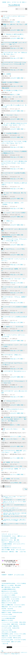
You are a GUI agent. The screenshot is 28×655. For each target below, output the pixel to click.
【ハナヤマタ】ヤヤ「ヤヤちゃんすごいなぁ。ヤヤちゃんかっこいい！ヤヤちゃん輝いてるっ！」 (14, 64)
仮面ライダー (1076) (16, 641)
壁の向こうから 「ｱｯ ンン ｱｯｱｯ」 (12, 97)
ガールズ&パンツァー (6, 545)
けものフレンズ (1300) (7, 637)
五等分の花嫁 (13, 538)
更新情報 (4, 2)
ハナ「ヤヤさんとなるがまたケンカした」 (14, 409)
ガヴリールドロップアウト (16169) (10, 593)
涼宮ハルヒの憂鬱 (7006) (7, 604)
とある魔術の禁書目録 (7, 543)
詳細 (18, 21)
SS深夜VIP (10, 574)
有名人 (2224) (22, 622)
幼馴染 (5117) (5, 606)
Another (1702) (15, 628)
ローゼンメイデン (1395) (20, 633)
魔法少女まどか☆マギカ (7, 540)
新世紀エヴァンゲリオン (14, 541)
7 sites (25, 466)
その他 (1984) (22, 624)
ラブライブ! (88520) (21, 583)
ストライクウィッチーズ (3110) (9, 616)
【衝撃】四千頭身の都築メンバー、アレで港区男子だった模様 (14, 499)
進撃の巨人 (11, 551)
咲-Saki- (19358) (15, 587)
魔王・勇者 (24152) (6, 587)
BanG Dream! (5, 551)
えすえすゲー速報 (15, 30)
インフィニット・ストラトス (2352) (10, 622)
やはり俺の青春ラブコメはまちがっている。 (12, 547)
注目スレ (9, 2)
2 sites (15, 236)
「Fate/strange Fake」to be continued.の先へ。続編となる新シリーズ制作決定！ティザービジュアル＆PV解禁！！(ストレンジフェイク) (14, 520)
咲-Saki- (13, 549)
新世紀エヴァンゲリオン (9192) (9, 602)
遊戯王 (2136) (14, 624)
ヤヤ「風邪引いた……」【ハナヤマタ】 (13, 326)
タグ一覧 (14, 2)
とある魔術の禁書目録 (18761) (9, 589)
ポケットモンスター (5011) (15, 606)
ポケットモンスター (20, 549)
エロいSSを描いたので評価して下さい (13, 90)
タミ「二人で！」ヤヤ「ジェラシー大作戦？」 (15, 212)
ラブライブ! (4, 534)
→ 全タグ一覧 (22, 551)
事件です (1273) (17, 637)
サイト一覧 (19, 2)
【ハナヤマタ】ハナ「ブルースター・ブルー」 (15, 278)
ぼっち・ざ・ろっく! (13, 534)
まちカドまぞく (5, 538)
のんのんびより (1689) (7, 630)
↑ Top (25, 489)
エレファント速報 (14, 458)
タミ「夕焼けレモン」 (8, 221)
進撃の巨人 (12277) (6, 600)
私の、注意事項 (7, 74)
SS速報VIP (4, 574)
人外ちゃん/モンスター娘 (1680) (9, 631)
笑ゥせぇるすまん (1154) (7, 639)
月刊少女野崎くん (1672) (7, 633)
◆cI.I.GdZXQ (5, 88)
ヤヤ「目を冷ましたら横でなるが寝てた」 (14, 34)
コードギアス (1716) (6, 628)
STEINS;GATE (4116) (17, 612)
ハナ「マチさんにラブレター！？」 (12, 401)
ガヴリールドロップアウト (19, 543)
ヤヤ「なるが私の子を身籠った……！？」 (14, 133)
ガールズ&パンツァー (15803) (8, 595)
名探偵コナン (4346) (6, 612)
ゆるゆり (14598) (5, 599)
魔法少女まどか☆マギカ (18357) (9, 591)
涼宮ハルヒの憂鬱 (6, 549)
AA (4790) (4, 608)
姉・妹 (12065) (15, 600)
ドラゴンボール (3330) (7, 614)
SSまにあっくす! (14, 48)
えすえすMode (14, 482)
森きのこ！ (13, 21)
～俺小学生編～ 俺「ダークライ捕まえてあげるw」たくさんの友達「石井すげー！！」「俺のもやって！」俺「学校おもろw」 (13, 419)
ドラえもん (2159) (6, 624)
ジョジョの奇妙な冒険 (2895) (8, 618)
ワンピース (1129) (6, 641)
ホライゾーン (13, 436)
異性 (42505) (18, 585)
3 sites (22, 424)
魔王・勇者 (16, 540)
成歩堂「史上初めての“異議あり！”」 (12, 82)
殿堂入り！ (24, 2)
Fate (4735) (10, 608)
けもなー (14, 536)
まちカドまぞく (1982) (7, 626)
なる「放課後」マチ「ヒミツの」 (11, 462)
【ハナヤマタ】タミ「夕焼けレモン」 (12, 354)
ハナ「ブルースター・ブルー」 (11, 115)
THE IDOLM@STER (6, 536)
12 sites (23, 21)
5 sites (23, 436)
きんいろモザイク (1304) (15, 635)
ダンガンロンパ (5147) (19, 604)
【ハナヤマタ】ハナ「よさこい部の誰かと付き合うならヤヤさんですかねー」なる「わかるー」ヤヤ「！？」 (14, 163)
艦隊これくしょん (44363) (7, 585)
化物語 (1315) (5, 635)
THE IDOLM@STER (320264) (8, 583)
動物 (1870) (16, 626)
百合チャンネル (14, 466)
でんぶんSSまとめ (14, 5)
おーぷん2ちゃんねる (19, 574)
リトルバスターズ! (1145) (20, 639)
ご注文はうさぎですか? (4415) (9, 610)
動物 (17, 551)
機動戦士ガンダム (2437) (7, 620)
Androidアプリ (7, 653)
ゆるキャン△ (5, 541)
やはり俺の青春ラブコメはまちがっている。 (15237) (14, 597)
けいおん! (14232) (15, 599)
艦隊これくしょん (22, 536)
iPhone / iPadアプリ (15, 653)
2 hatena (7, 284)
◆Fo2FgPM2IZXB (7, 236)
